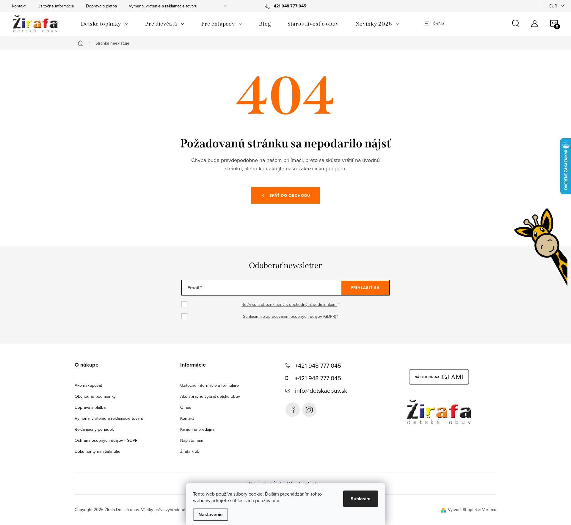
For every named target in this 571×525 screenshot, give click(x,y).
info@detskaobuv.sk (321, 390)
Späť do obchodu (289, 195)
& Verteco (486, 510)
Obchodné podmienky (95, 396)
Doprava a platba (101, 6)
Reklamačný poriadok (94, 429)
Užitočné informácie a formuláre (209, 385)
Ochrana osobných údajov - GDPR (106, 440)
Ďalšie (438, 23)
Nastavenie (210, 514)
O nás (185, 407)
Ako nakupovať (88, 385)
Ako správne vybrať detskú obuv (210, 396)
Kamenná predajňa (197, 429)
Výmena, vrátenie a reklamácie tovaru (163, 6)
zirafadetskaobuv (309, 410)
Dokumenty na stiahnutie (97, 451)
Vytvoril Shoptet (462, 510)
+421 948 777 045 (318, 365)
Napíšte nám (191, 440)
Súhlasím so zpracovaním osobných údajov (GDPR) (289, 316)
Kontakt (19, 6)
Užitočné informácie (55, 6)
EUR (553, 6)
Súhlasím (361, 498)
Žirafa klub (189, 451)
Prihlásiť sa (365, 287)
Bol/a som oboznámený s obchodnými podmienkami (289, 304)
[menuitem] (105, 24)
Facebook (293, 410)
